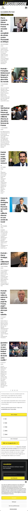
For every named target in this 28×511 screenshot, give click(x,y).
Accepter (14, 498)
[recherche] (3, 7)
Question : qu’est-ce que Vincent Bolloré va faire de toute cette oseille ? (4, 351)
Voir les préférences (14, 505)
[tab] (14, 414)
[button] (26, 482)
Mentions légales (13, 509)
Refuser (14, 502)
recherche (3, 8)
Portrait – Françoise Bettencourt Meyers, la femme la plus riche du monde (5, 75)
